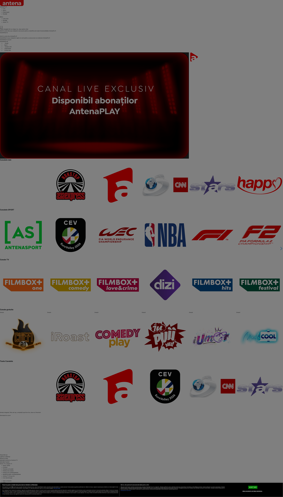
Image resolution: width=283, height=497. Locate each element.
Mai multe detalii (57, 488)
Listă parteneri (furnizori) (126, 490)
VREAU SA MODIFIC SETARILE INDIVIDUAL (252, 491)
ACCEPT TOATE (253, 487)
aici (3, 492)
